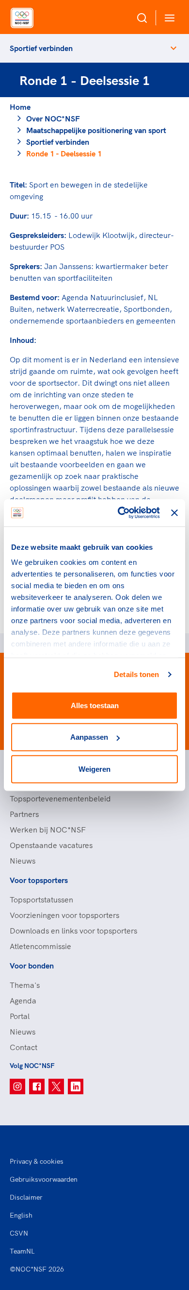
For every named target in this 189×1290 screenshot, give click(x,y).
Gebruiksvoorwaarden (44, 1179)
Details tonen (136, 674)
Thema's (25, 985)
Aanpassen (89, 737)
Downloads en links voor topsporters (73, 930)
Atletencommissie (40, 946)
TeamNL (22, 1251)
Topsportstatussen (41, 899)
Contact (23, 1047)
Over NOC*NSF (53, 118)
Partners (24, 814)
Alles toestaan (95, 705)
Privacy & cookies (36, 1161)
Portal (20, 1016)
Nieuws (22, 861)
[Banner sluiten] (174, 512)
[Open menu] (168, 18)
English (21, 1215)
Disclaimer (26, 1197)
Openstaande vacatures (51, 845)
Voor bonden (32, 965)
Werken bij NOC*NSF (48, 829)
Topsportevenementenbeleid (60, 798)
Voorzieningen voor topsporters (64, 915)
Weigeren (94, 768)
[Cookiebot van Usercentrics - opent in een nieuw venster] (120, 513)
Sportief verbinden (41, 48)
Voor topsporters (39, 880)
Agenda (23, 1000)
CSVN (19, 1233)
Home (20, 107)
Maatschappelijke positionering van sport (96, 130)
